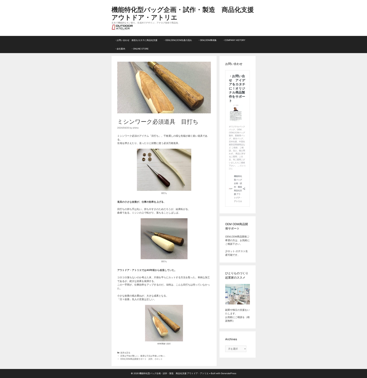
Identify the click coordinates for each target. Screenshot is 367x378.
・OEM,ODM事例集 (207, 40)
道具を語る (125, 352)
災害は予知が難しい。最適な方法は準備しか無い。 (143, 356)
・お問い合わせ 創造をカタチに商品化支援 (135, 40)
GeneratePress (228, 373)
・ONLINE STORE (140, 48)
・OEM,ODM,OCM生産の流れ (177, 40)
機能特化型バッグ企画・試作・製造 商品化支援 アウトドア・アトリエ (183, 13)
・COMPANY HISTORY (233, 40)
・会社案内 (119, 48)
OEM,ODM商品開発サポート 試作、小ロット (141, 359)
